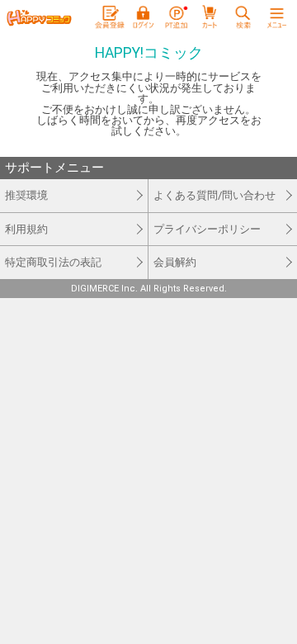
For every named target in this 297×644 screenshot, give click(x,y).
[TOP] (39, 18)
